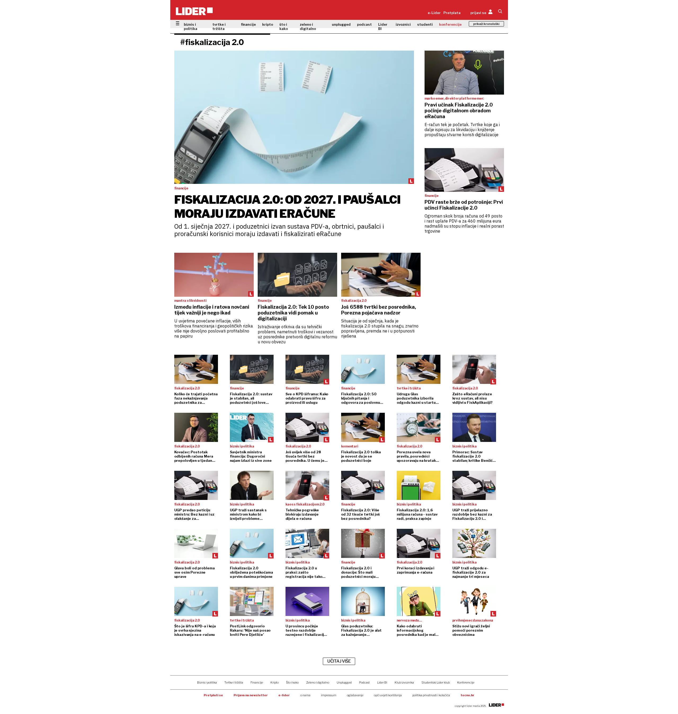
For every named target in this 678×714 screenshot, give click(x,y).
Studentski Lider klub (435, 682)
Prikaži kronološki (486, 24)
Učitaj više (339, 661)
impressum (328, 695)
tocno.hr (467, 695)
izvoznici (403, 24)
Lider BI (382, 26)
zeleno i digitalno (308, 26)
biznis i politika (190, 26)
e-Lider (434, 13)
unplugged (341, 24)
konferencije (450, 24)
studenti (425, 24)
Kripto (274, 682)
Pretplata (452, 13)
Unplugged (344, 682)
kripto (267, 24)
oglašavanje (355, 695)
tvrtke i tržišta (219, 26)
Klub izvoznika (404, 682)
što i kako (283, 26)
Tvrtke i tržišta (233, 682)
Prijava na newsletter (251, 695)
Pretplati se (213, 695)
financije (248, 24)
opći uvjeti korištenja (388, 695)
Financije (257, 682)
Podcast (364, 682)
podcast (364, 24)
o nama (305, 695)
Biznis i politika (207, 682)
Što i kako (292, 682)
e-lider (284, 695)
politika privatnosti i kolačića (431, 695)
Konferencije (465, 682)
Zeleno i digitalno (317, 682)
